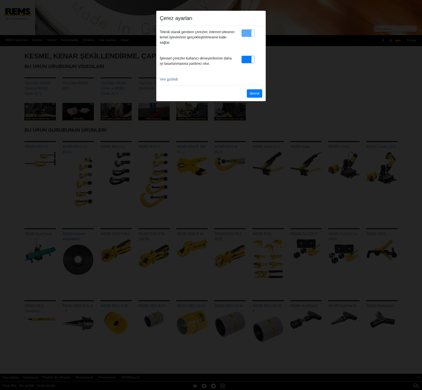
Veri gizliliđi (169, 79)
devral (254, 93)
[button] (248, 33)
